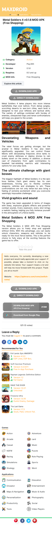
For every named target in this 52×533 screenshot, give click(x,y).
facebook (22, 521)
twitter (28, 521)
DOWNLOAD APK (28, 91)
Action (30, 59)
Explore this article (13, 83)
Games (13, 15)
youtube (35, 521)
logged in (18, 336)
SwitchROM (25, 528)
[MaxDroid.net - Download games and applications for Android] (26, 9)
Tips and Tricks (36, 15)
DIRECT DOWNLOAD (28, 98)
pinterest (16, 521)
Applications (23, 15)
